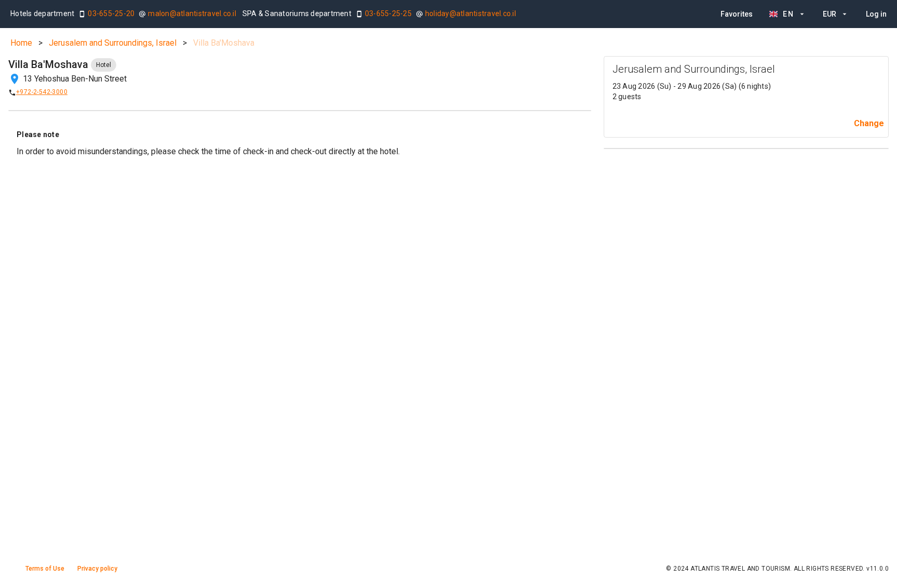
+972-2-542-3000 (41, 92)
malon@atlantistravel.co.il (192, 13)
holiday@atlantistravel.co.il (470, 13)
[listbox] (803, 14)
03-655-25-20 (111, 13)
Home (21, 43)
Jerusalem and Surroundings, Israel (112, 43)
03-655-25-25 (388, 13)
